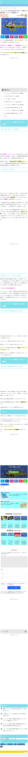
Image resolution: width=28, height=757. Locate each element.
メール (2, 573)
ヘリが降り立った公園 (9, 99)
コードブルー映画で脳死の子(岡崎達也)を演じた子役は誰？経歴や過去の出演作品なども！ (15, 724)
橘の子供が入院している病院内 (11, 96)
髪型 (1, 746)
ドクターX (3, 744)
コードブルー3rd (5, 484)
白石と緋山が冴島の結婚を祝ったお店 (12, 107)
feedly (14, 472)
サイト (2, 578)
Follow (14, 469)
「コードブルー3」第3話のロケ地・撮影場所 (13, 93)
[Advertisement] (14, 74)
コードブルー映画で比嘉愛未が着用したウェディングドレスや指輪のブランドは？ (15, 719)
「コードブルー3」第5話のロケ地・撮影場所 (13, 110)
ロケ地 (2, 486)
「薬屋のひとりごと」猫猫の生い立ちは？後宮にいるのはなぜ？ (15, 714)
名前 (2, 569)
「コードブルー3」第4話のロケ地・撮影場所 (13, 104)
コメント (3, 555)
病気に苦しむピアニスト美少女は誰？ (12, 101)
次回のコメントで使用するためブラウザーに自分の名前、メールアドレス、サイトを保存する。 (14, 584)
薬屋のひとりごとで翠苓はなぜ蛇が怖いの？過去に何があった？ (15, 709)
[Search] (25, 631)
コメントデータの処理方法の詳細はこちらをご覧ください (12, 592)
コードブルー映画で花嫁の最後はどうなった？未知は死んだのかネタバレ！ (15, 729)
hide (8, 90)
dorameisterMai (20, 15)
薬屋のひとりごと (21, 744)
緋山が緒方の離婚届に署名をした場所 (12, 113)
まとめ (5, 116)
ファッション (10, 744)
